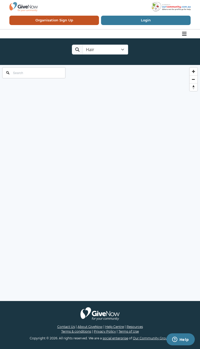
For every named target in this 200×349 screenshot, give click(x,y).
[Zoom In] (193, 71)
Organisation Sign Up (54, 20)
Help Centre (114, 327)
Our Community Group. (151, 338)
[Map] (100, 117)
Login (146, 20)
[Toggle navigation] (185, 34)
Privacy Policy (105, 331)
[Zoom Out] (193, 79)
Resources (135, 327)
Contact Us (66, 327)
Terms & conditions (76, 331)
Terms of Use (128, 331)
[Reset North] (193, 87)
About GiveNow (90, 327)
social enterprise (115, 338)
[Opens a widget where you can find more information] (180, 339)
